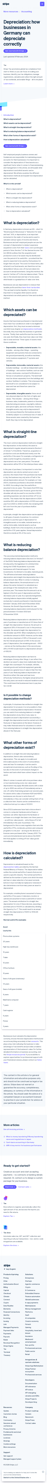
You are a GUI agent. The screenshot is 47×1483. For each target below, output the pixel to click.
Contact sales (24, 1187)
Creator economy (32, 1321)
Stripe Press (30, 1420)
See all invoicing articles (13, 1129)
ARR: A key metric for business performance (24, 1145)
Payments (7, 1333)
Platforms (29, 1312)
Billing (5, 1287)
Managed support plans (12, 1459)
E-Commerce (30, 1290)
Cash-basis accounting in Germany (20, 1142)
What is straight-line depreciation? (17, 127)
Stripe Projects (31, 1399)
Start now (9, 1187)
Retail (27, 1354)
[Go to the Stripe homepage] (6, 1265)
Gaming (28, 1327)
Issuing (6, 1321)
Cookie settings (9, 1444)
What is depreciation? (12, 119)
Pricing (6, 1278)
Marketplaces (30, 1306)
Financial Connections (11, 1312)
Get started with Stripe (14, 51)
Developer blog (31, 1402)
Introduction (8, 115)
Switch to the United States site (16, 1477)
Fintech (28, 1324)
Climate (6, 1296)
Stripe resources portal (15, 1054)
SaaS (27, 1315)
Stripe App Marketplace (34, 1366)
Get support (8, 1456)
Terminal (6, 1352)
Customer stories (10, 1414)
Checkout (7, 1293)
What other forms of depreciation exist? (19, 135)
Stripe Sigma (8, 1346)
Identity (6, 1315)
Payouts (6, 1336)
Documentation (31, 1383)
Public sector (30, 1351)
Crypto (6, 1302)
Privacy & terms (9, 1429)
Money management (33, 1309)
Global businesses (32, 1299)
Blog (5, 1417)
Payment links (8, 1330)
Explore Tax (8, 1216)
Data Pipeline (8, 1306)
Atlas (5, 1281)
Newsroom (29, 1417)
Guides (6, 1411)
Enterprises (29, 1278)
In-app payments (31, 1302)
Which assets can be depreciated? (17, 123)
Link (5, 1324)
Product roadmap (31, 1411)
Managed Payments (11, 1327)
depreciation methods (32, 329)
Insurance (29, 1336)
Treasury (6, 1355)
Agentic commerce (32, 1284)
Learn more (8, 83)
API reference (30, 1386)
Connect (6, 1299)
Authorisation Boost (11, 1284)
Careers (28, 1414)
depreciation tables (11, 867)
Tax (4, 1349)
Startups (28, 1281)
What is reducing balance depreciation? (19, 131)
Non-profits (29, 1345)
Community (7, 1420)
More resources (10, 11)
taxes (27, 248)
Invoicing (6, 1318)
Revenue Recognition (11, 1343)
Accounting (26, 11)
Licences (6, 1438)
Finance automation (32, 1296)
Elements (7, 1309)
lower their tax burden (31, 287)
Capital (6, 1290)
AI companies (30, 1318)
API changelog (30, 1393)
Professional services (33, 1348)
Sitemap (6, 1441)
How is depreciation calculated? (16, 139)
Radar (5, 1340)
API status (29, 1389)
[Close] (42, 1472)
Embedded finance (32, 1293)
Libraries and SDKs (32, 1396)
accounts (35, 1041)
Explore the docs (10, 1245)
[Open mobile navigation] (42, 4)
